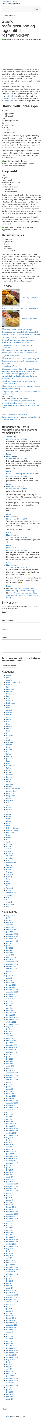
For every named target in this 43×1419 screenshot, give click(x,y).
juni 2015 (9, 1225)
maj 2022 (9, 1033)
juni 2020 (9, 1086)
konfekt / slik (10, 765)
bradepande (10, 703)
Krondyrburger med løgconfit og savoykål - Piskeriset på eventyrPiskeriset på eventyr (22, 595)
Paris (8, 819)
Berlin (8, 696)
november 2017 (12, 1158)
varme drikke (11, 893)
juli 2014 (9, 1251)
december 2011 (12, 1322)
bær (7, 687)
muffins (9, 798)
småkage (9, 853)
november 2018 (12, 1130)
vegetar (25, 398)
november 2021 (12, 1047)
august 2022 (10, 1026)
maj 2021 (9, 1061)
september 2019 (12, 1107)
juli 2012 (9, 1306)
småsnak (9, 856)
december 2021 (12, 1045)
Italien (8, 754)
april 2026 (10, 925)
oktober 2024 (11, 966)
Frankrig (9, 726)
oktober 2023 (11, 994)
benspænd (10, 694)
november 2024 (12, 964)
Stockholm (10, 867)
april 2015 (10, 1230)
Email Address (8, 620)
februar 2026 (11, 929)
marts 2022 (10, 1038)
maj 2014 (9, 1255)
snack (8, 860)
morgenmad (10, 795)
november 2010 (12, 1352)
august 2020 (10, 1082)
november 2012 (12, 1297)
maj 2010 (9, 1366)
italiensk (9, 756)
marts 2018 (10, 1149)
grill (7, 738)
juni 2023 (9, 1003)
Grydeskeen (6, 98)
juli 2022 (9, 1029)
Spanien (9, 865)
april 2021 (10, 1063)
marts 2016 (10, 1204)
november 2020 (12, 1075)
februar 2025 (11, 957)
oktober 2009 (11, 1383)
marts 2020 (10, 1093)
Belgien (9, 691)
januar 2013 (10, 1292)
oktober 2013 (11, 1272)
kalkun (8, 763)
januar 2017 (10, 1181)
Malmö (8, 782)
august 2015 (10, 1221)
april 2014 (10, 1258)
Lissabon (9, 775)
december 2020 (12, 1073)
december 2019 (12, 1100)
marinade (9, 784)
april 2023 (10, 1008)
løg (26, 405)
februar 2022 (11, 1040)
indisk (8, 747)
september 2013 (12, 1274)
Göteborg (9, 735)
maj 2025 (9, 950)
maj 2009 (9, 1394)
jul (7, 758)
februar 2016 (11, 1207)
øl (7, 812)
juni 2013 (9, 1281)
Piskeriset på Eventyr (9, 1)
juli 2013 (9, 1278)
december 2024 (12, 962)
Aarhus (8, 675)
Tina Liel (9, 437)
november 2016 (12, 1186)
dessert (9, 710)
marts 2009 (10, 1399)
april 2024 (10, 980)
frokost (8, 728)
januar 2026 (10, 932)
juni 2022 (9, 1031)
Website (5, 629)
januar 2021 (10, 1070)
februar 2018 (11, 1151)
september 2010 (12, 1357)
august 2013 (10, 1276)
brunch (8, 707)
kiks (13, 405)
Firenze (9, 719)
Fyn (7, 733)
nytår (8, 805)
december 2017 (12, 1156)
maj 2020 (9, 1089)
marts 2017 (10, 1177)
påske (8, 821)
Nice (8, 802)
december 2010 (12, 1350)
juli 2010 (9, 1362)
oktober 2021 (11, 1049)
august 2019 (10, 1110)
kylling (8, 768)
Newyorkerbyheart (13, 486)
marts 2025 (10, 955)
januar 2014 (10, 1265)
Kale (8, 1417)
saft (7, 839)
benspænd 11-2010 (29, 401)
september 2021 (12, 1052)
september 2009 (12, 1385)
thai (7, 881)
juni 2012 (9, 1309)
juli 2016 (9, 1195)
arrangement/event (13, 682)
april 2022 (10, 1036)
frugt (8, 731)
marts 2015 (10, 1232)
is (6, 751)
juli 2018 (9, 1140)
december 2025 (12, 934)
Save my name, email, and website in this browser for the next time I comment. (21, 659)
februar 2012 (11, 1318)
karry (10, 405)
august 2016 (10, 1193)
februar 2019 (11, 1123)
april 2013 (10, 1285)
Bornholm (9, 701)
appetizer (9, 680)
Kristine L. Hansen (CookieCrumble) (20, 474)
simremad (10, 849)
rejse (8, 825)
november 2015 (12, 1214)
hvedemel (31, 403)
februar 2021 (11, 1068)
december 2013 (12, 1267)
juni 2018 (9, 1142)
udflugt (8, 890)
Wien (8, 906)
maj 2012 (9, 1311)
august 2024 (10, 971)
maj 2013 (9, 1283)
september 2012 (12, 1302)
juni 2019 (9, 1114)
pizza (8, 823)
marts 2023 (10, 1010)
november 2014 (12, 1241)
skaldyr (8, 851)
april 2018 (10, 1147)
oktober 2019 (11, 1105)
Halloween (10, 742)
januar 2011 (10, 1348)
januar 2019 (10, 1126)
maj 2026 (9, 922)
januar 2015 (10, 1237)
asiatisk (9, 684)
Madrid (8, 779)
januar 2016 (10, 1209)
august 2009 (10, 1387)
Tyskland (9, 888)
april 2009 (10, 1396)
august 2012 (10, 1304)
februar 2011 (11, 1346)
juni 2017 (9, 1170)
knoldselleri (20, 405)
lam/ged (9, 772)
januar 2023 (10, 1015)
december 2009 (12, 1378)
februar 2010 (11, 1373)
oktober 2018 (11, 1133)
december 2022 (12, 1017)
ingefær (4, 405)
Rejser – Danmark (12, 828)
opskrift (9, 814)
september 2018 (12, 1135)
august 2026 (10, 915)
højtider (9, 745)
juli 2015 (9, 1223)
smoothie (9, 858)
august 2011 (10, 1332)
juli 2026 (9, 918)
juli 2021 (9, 1056)
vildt (7, 897)
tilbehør (19, 398)
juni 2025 (9, 948)
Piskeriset (10, 396)
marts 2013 (10, 1288)
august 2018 (10, 1137)
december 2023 (12, 989)
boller (8, 698)
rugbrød (9, 837)
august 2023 (10, 999)
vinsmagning (10, 904)
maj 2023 (9, 1006)
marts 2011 (10, 1343)
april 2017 (10, 1174)
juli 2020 (9, 1084)
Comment (5, 638)
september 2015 (12, 1218)
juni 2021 (9, 1059)
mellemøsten (11, 791)
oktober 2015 (11, 1216)
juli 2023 (9, 1001)
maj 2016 (9, 1200)
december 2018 (12, 1128)
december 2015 (12, 1211)
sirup (37, 405)
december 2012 (12, 1295)
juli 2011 (9, 1334)
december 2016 (12, 1184)
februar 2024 (11, 985)
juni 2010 (9, 1364)
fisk (7, 721)
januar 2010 (10, 1376)
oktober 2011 (11, 1327)
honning (24, 403)
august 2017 (10, 1165)
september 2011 (12, 1329)
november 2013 (12, 1269)
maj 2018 (9, 1144)
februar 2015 (11, 1235)
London (9, 777)
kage (8, 761)
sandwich (9, 844)
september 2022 (12, 1024)
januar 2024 (10, 987)
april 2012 (10, 1313)
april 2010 (10, 1369)
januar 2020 (10, 1098)
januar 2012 (10, 1320)
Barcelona (10, 689)
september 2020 (12, 1080)
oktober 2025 (11, 938)
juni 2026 (9, 920)
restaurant (10, 832)
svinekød (9, 874)
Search (5, 1409)
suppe (13, 398)
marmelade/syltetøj (13, 788)
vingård (9, 902)
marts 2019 (10, 1121)
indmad (9, 749)
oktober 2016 (11, 1188)
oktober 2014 (11, 1244)
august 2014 (10, 1248)
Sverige (9, 872)
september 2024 (12, 969)
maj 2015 (9, 1228)
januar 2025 (10, 959)
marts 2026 (10, 927)
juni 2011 (9, 1336)
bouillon (4, 403)
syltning (9, 876)
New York (9, 800)
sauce (8, 846)
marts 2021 (10, 1066)
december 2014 (12, 1239)
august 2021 (10, 1054)
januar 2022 (10, 1043)
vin (7, 899)
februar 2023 (11, 1012)
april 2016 (10, 1202)
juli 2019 (9, 1112)
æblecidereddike (12, 401)
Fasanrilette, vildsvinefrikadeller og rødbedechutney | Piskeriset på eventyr (22, 589)
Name (4, 612)
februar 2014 (11, 1262)
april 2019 (10, 1119)
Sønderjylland (11, 862)
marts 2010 (10, 1371)
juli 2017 (9, 1167)
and (7, 677)
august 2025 (10, 943)
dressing (9, 714)
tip (7, 886)
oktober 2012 (11, 1299)
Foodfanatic (9, 100)
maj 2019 (9, 1117)
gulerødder (16, 403)
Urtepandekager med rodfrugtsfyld (14, 415)
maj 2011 (9, 1339)
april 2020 (10, 1091)
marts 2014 (10, 1260)
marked (9, 786)
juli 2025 (9, 945)
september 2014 (12, 1246)
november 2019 (12, 1103)
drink (8, 717)
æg (20, 401)
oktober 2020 (11, 1077)
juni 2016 (9, 1197)
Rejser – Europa (12, 830)
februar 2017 (11, 1179)
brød (10, 403)
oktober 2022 (11, 1022)
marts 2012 (10, 1315)
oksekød (9, 809)
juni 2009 (9, 1392)
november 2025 (12, 936)
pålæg (8, 816)
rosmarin (31, 405)
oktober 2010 (11, 1355)
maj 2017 (9, 1172)
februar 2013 (11, 1290)
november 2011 (12, 1325)
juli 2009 (9, 1389)
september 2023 (12, 996)
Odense (9, 807)
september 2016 (12, 1191)
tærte (8, 879)
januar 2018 (10, 1154)
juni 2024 (9, 975)
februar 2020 (11, 1096)
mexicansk (10, 793)
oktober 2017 (11, 1160)
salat (8, 842)
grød (8, 740)
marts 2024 (10, 982)
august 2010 (10, 1359)
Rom (8, 835)
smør (3, 408)
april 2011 (10, 1341)
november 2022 (12, 1019)
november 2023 (12, 992)
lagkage (9, 770)
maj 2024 (9, 978)
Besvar (8, 454)
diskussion (10, 712)
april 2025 (10, 952)
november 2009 (12, 1380)
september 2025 (12, 941)
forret (8, 724)
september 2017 (12, 1163)
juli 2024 (9, 973)
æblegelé (10, 96)
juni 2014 (9, 1253)
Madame (9, 456)
